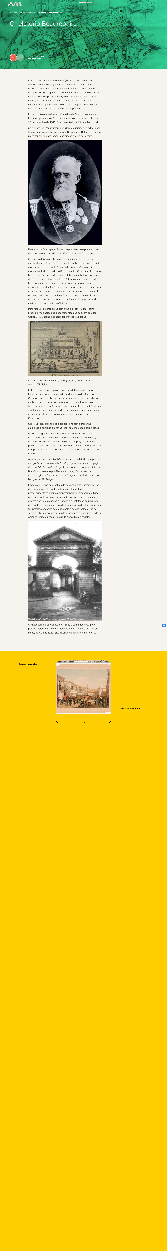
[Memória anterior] (57, 721)
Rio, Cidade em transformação (27, 12)
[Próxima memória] (110, 721)
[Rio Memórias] (15, 4)
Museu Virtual (13, 12)
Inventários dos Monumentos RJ (77, 632)
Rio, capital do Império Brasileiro (50, 12)
